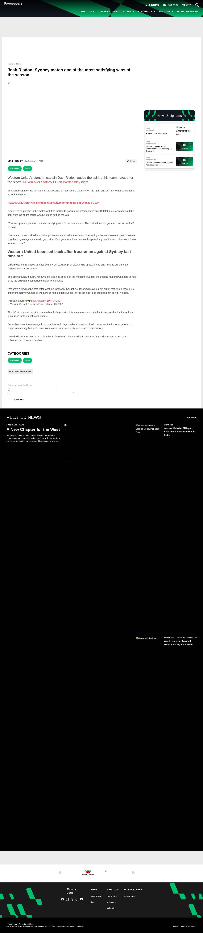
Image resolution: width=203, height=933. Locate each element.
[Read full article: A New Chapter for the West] (184, 131)
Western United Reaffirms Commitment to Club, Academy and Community (159, 149)
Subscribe (19, 400)
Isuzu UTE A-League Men (20, 372)
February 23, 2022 (54, 304)
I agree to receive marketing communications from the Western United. (42, 393)
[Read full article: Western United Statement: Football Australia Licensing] (184, 161)
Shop (92, 902)
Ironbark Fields (188, 11)
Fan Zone (165, 11)
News (18, 64)
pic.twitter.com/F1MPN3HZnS (45, 301)
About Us (86, 11)
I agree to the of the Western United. (34, 389)
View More (191, 417)
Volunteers (111, 902)
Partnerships (129, 896)
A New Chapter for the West (156, 133)
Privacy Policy (29, 389)
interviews (14, 168)
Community (145, 11)
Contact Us (112, 896)
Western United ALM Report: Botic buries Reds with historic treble (179, 431)
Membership (95, 896)
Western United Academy (115, 11)
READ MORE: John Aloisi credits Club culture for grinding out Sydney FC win (53, 202)
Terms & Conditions (26, 924)
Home (10, 64)
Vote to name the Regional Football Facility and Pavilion (178, 643)
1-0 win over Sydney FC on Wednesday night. (55, 182)
